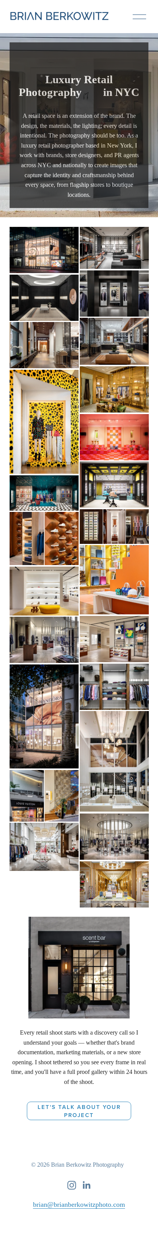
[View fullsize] (44, 250)
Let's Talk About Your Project (79, 1111)
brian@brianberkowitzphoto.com (79, 1204)
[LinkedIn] (86, 1185)
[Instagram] (71, 1185)
